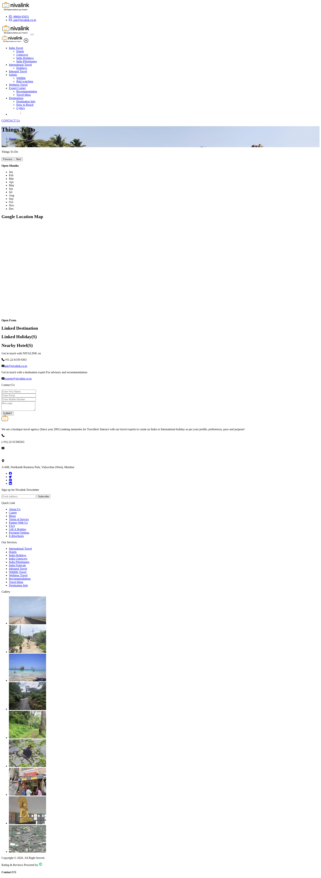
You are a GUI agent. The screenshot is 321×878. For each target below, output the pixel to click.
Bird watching (24, 81)
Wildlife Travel (17, 572)
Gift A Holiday (17, 529)
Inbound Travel (18, 71)
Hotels (20, 51)
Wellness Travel (18, 84)
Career (13, 512)
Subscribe (43, 496)
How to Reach (24, 104)
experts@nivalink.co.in (18, 378)
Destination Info (25, 101)
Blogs (12, 516)
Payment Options (19, 532)
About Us (14, 509)
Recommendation (26, 91)
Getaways (22, 54)
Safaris (13, 74)
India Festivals (17, 565)
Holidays (21, 68)
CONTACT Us (10, 120)
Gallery (20, 108)
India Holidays (25, 58)
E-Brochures (16, 536)
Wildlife (21, 78)
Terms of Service (19, 519)
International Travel (20, 64)
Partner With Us (18, 522)
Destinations (16, 98)
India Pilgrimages (26, 61)
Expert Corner (17, 88)
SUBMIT (7, 413)
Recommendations (20, 578)
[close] (26, 41)
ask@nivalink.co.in (15, 366)
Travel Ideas (23, 94)
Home (12, 138)
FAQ (12, 526)
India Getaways (18, 558)
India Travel (16, 48)
